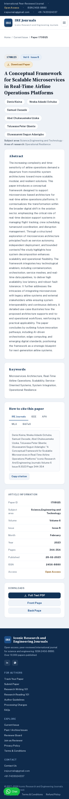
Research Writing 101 (16, 689)
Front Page (34, 603)
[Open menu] (64, 22)
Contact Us (10, 765)
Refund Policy (53, 794)
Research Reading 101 (16, 694)
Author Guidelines (14, 699)
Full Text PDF (36, 595)
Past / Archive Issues (16, 730)
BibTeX (27, 424)
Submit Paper (11, 684)
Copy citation (19, 476)
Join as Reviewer (13, 740)
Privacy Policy (12, 745)
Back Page (34, 610)
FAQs (7, 710)
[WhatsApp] (15, 663)
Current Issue (21, 37)
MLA (14, 424)
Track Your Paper (14, 678)
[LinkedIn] (7, 663)
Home (7, 37)
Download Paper (20, 64)
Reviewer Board (13, 735)
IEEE (33, 416)
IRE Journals (19, 416)
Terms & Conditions (15, 750)
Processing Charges (15, 704)
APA (44, 416)
